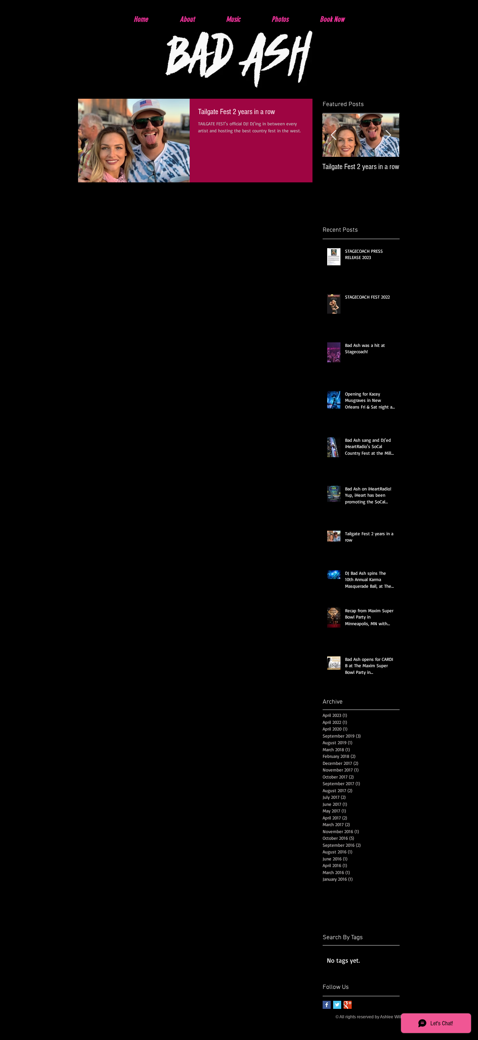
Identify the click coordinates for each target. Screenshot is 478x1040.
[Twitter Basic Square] (337, 1005)
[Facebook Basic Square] (327, 1005)
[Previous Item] (333, 135)
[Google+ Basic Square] (348, 1005)
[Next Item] (388, 135)
